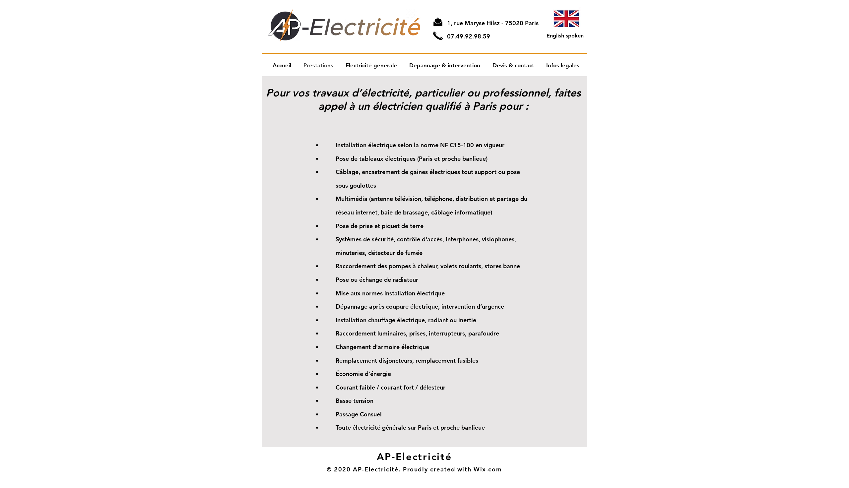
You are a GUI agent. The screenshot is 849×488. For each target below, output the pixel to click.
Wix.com (488, 469)
